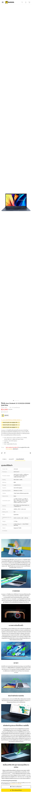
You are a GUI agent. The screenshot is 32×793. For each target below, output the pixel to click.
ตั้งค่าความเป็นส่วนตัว (17, 787)
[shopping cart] (29, 2)
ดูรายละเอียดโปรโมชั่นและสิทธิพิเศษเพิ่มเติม (12, 420)
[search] (22, 2)
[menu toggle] (2, 2)
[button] (13, 400)
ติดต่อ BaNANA (9, 449)
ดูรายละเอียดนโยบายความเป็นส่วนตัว (15, 784)
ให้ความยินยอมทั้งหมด (17, 790)
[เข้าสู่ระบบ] (25, 2)
